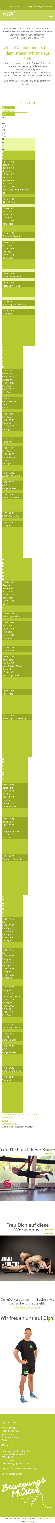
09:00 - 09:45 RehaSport (8, 169)
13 (3, 566)
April (4, 107)
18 (3, 759)
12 (3, 563)
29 (3, 146)
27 (3, 139)
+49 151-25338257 (15, 6)
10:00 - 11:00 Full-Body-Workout (11, 615)
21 (3, 769)
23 (3, 775)
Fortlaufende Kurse (11, 1430)
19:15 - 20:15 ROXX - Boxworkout (11, 515)
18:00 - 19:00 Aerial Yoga (8, 692)
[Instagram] (33, 3)
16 (3, 576)
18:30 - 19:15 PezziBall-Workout (11, 284)
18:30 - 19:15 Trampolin (8, 216)
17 (3, 579)
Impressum (7, 1468)
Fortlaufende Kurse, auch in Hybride (19, 1114)
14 (3, 569)
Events (5, 1120)
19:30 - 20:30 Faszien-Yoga (8, 456)
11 (3, 560)
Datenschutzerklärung (26, 1468)
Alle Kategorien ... (10, 1123)
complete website (47, 1518)
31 (3, 916)
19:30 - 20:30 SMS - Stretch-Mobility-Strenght (13, 665)
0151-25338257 (9, 1460)
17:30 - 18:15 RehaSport (8, 176)
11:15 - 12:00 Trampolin (8, 440)
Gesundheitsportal (11, 1437)
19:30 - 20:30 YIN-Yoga (8, 250)
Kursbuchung (8, 1427)
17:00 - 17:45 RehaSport (8, 244)
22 (3, 772)
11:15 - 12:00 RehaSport (8, 222)
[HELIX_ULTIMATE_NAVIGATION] (51, 15)
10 (3, 367)
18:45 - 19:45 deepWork (8, 163)
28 (3, 142)
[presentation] (47, 1151)
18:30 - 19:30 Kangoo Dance (9, 805)
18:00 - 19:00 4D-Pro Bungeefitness (13, 275)
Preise (5, 1440)
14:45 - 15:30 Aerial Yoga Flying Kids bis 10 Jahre (16, 189)
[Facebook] (22, 3)
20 (3, 765)
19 (3, 762)
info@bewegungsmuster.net (40, 6)
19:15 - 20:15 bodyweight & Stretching (14, 303)
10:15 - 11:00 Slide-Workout (9, 201)
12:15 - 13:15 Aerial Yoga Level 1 (11, 474)
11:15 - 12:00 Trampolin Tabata (11, 649)
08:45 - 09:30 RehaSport (8, 182)
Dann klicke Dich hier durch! (27, 1307)
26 (3, 900)
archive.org (29, 1521)
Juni (4, 114)
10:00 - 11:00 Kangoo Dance (9, 400)
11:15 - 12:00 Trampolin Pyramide (12, 235)
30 (3, 149)
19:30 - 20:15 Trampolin (8, 312)
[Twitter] (27, 3)
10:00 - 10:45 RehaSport (8, 210)
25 (3, 896)
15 (3, 572)
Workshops (7, 1117)
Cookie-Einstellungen (12, 1473)
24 (3, 778)
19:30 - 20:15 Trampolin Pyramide (12, 858)
